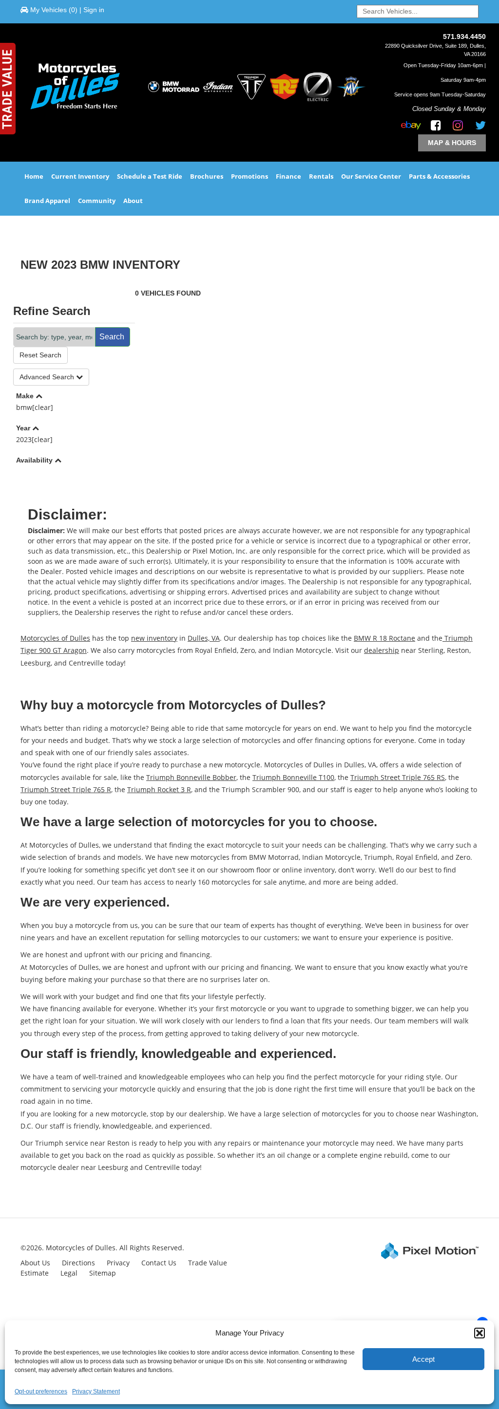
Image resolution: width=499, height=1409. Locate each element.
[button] (479, 1333)
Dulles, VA (204, 638)
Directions (78, 1262)
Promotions (249, 176)
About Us (35, 1262)
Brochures (206, 176)
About (133, 200)
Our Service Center (371, 176)
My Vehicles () (53, 10)
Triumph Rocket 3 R (159, 789)
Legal (68, 1273)
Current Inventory (80, 176)
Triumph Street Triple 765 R (65, 789)
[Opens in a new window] (433, 127)
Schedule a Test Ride (149, 176)
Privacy (118, 1262)
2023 (34, 439)
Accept (423, 1359)
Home (33, 176)
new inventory (154, 638)
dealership (381, 650)
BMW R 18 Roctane (384, 638)
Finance (288, 176)
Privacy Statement (96, 1391)
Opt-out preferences (41, 1391)
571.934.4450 (464, 36)
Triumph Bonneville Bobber (191, 777)
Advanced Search (47, 377)
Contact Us (158, 1262)
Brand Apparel (47, 200)
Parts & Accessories (439, 176)
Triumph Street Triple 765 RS (397, 777)
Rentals (321, 176)
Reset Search (40, 355)
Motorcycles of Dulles (55, 638)
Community (96, 200)
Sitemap (102, 1273)
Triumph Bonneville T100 (293, 777)
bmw (34, 407)
